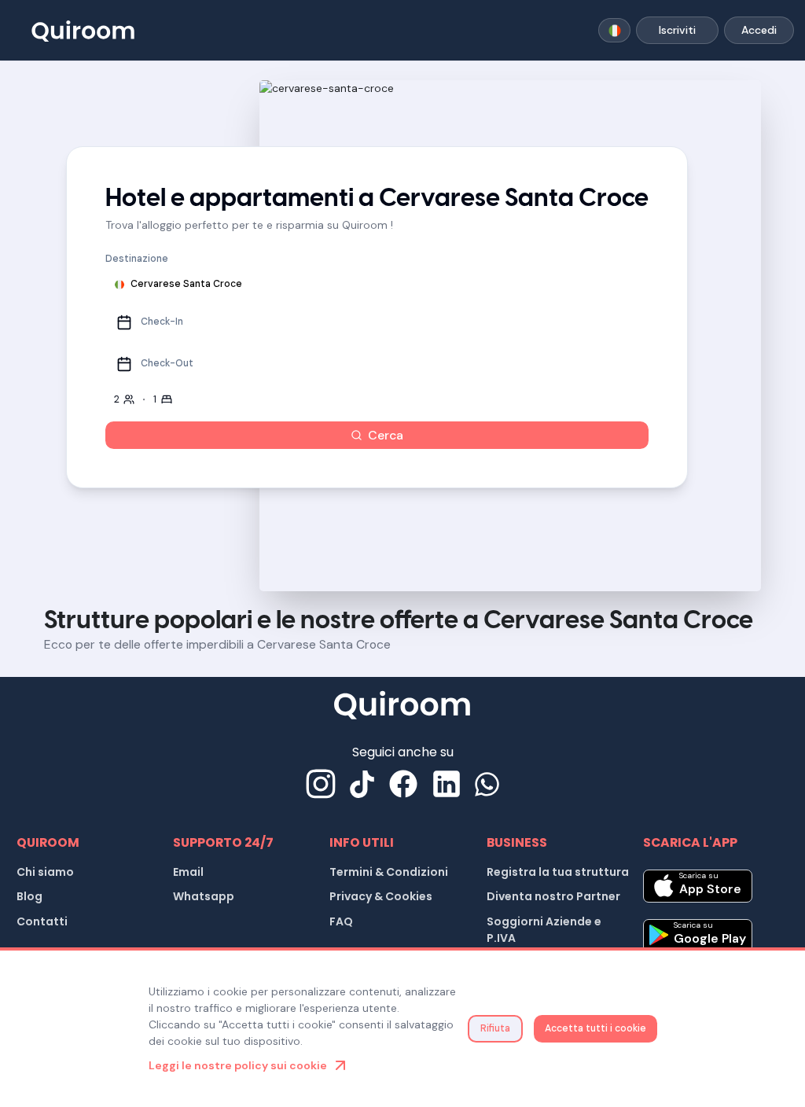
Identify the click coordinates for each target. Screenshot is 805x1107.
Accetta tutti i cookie (595, 1028)
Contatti (42, 921)
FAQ (341, 921)
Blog (29, 896)
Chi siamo (45, 872)
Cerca (385, 435)
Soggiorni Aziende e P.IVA (544, 930)
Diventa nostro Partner (553, 896)
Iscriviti (677, 30)
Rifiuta (495, 1028)
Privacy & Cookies (380, 896)
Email (188, 872)
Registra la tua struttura (558, 872)
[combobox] (614, 30)
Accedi (759, 30)
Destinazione (136, 258)
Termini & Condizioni (388, 872)
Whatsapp (203, 896)
